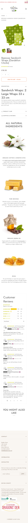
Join (22, 474)
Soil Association (21, 241)
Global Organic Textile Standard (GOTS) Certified (15, 160)
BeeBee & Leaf (12, 519)
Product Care (7, 111)
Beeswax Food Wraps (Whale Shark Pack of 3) (15, 356)
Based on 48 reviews (7, 306)
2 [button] (10, 400)
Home (3, 15)
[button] (4, 66)
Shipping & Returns (9, 115)
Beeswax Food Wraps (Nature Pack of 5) (16, 341)
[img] (11, 326)
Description (5, 86)
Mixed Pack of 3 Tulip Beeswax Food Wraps (16, 326)
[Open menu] (3, 8)
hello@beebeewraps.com (6, 450)
